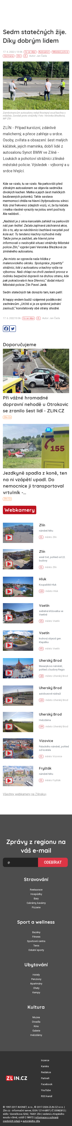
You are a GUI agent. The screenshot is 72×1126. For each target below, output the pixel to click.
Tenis (36, 945)
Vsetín (44, 605)
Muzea (36, 1017)
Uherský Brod (50, 660)
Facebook (46, 1084)
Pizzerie (36, 907)
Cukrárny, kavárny (36, 902)
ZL (25, 56)
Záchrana (8, 56)
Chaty (36, 988)
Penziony (36, 979)
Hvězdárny (36, 1035)
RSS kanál (46, 1096)
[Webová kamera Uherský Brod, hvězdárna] (18, 722)
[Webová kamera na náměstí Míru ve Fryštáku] (18, 776)
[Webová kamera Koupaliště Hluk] (18, 587)
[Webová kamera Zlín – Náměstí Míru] (18, 533)
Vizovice (46, 741)
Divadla (36, 1021)
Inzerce (45, 1060)
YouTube (46, 1090)
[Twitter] (12, 328)
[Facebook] (6, 328)
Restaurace (36, 889)
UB (41, 676)
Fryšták (45, 768)
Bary (36, 898)
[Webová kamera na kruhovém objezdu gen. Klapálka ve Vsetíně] (18, 641)
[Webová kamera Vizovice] (18, 748)
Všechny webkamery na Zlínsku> (24, 794)
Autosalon (44, 52)
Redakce (46, 1072)
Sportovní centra (36, 941)
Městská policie (61, 52)
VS (41, 621)
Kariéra (45, 1066)
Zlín (19, 56)
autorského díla (31, 1121)
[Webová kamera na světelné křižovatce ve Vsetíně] (18, 613)
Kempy (36, 992)
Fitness (36, 936)
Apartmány (36, 983)
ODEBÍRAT (53, 862)
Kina (36, 1026)
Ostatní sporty (36, 950)
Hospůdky (36, 894)
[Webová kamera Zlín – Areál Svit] (18, 559)
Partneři (45, 1078)
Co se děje (30, 52)
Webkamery (19, 510)
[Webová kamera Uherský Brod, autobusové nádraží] (18, 695)
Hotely (36, 974)
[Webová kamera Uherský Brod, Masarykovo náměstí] (18, 668)
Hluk (42, 579)
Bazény (36, 932)
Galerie (36, 1030)
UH (41, 591)
